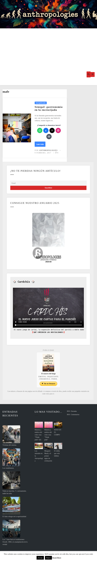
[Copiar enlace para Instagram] (58, 130)
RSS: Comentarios (73, 414)
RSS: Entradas (72, 411)
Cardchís (24, 281)
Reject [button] (48, 558)
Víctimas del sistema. (9, 445)
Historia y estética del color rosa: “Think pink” (48, 435)
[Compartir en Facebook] (45, 130)
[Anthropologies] (48, 14)
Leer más (40, 145)
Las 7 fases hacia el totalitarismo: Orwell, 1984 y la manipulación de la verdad (14, 542)
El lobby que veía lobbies (57, 453)
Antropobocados (41, 103)
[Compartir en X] (52, 130)
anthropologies (48, 150)
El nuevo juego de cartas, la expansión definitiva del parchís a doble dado (48, 330)
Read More (56, 558)
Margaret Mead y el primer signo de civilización (48, 456)
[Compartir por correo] (49, 136)
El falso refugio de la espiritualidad (14, 516)
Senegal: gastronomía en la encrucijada (49, 108)
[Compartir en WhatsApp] (39, 130)
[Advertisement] (48, 46)
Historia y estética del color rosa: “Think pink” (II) (38, 435)
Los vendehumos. (8, 468)
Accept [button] (40, 558)
